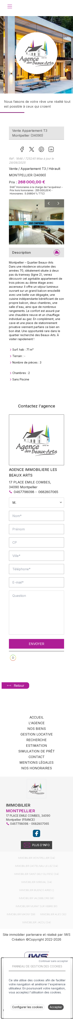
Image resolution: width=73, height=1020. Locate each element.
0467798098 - (25, 492)
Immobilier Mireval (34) (36, 882)
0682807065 (48, 492)
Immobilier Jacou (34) (36, 922)
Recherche (36, 740)
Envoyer (36, 644)
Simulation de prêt (36, 751)
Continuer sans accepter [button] (53, 961)
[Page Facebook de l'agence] (36, 833)
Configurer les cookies (27, 1007)
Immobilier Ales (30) (53, 914)
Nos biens (36, 729)
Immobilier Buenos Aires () (36, 890)
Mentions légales (36, 762)
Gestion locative (36, 734)
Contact (37, 757)
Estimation (36, 746)
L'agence (37, 723)
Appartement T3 (33, 169)
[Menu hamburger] (9, 6)
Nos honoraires (36, 768)
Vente (13, 169)
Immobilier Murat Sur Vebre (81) (36, 906)
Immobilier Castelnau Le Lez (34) (36, 865)
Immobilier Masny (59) (21, 914)
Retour (19, 685)
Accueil (36, 717)
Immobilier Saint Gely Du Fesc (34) (36, 874)
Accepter (56, 1007)
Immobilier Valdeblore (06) (36, 898)
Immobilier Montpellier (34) (36, 857)
